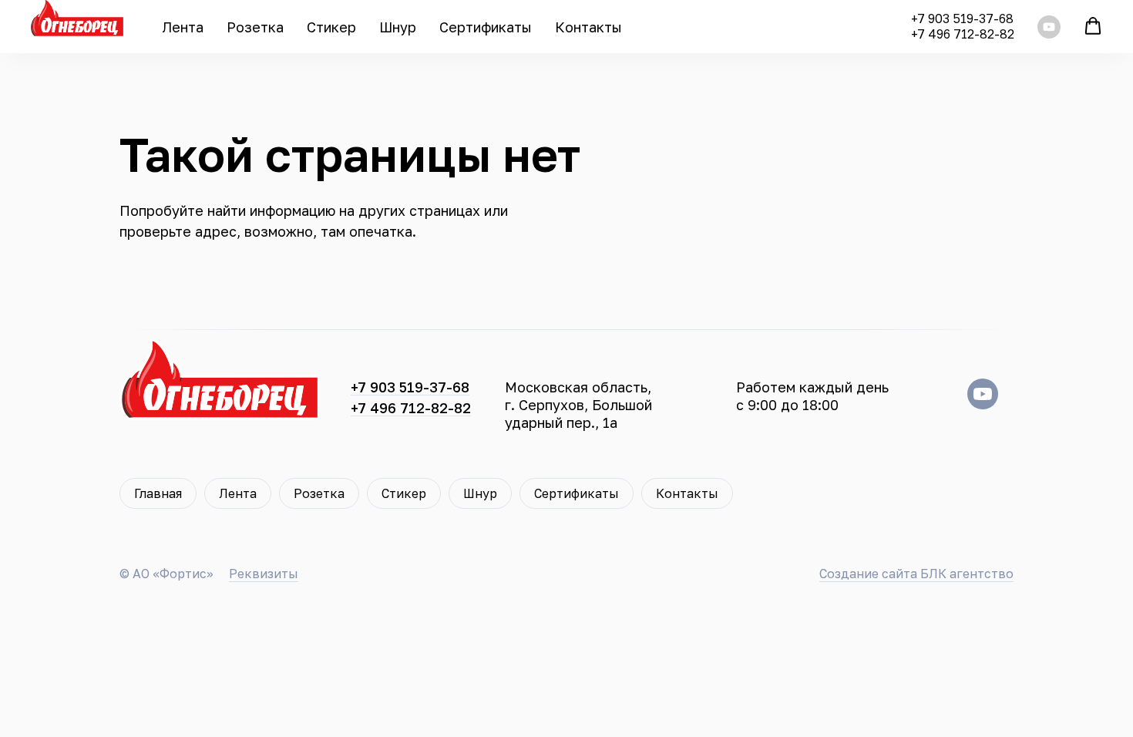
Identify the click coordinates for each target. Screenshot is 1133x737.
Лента (182, 27)
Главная (158, 493)
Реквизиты (263, 573)
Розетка (255, 27)
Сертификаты (485, 27)
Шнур (397, 27)
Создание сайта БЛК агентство (916, 573)
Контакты (588, 27)
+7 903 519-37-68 (962, 18)
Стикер (331, 27)
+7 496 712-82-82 (962, 34)
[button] (1093, 26)
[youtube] (1049, 27)
